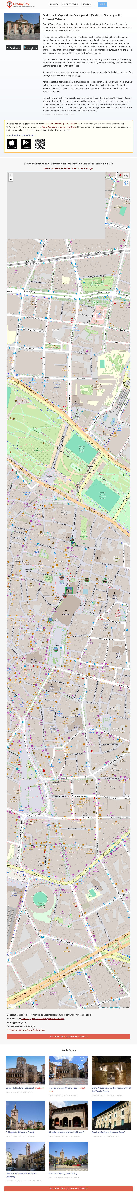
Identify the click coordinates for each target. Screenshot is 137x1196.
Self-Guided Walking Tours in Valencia (62, 124)
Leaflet (103, 1008)
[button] (68, 590)
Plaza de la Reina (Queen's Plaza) (63, 1173)
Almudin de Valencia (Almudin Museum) (66, 1132)
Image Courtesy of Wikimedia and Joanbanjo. (107, 1095)
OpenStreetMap (114, 1008)
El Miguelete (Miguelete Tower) (20, 1132)
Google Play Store (68, 127)
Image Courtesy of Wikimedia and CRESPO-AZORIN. (23, 1181)
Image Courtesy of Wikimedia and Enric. (105, 1136)
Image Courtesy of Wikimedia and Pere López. (58, 114)
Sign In (102, 4)
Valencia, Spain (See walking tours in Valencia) (42, 1018)
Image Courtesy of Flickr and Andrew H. (19, 1092)
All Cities (54, 4)
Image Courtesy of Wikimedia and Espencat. (64, 1177)
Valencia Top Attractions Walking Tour (27, 1030)
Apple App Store (49, 127)
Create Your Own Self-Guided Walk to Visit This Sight (68, 168)
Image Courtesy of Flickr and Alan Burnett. (63, 1095)
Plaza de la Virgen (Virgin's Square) (64, 1088)
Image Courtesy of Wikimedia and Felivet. (20, 1136)
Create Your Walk (70, 4)
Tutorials (87, 4)
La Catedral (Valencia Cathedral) (20, 1088)
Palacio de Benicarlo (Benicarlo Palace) (108, 1132)
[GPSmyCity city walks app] (21, 4)
